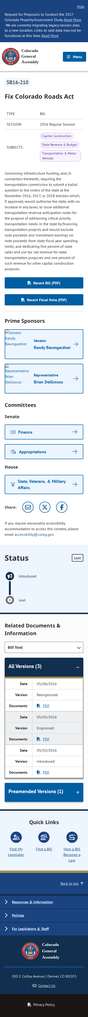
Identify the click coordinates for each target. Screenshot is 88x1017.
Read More (72, 19)
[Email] (28, 507)
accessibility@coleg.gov (34, 534)
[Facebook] (61, 507)
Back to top (70, 883)
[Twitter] (44, 507)
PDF (46, 705)
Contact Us (46, 985)
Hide (80, 6)
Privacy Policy (43, 1004)
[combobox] (44, 647)
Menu (77, 56)
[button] (44, 902)
